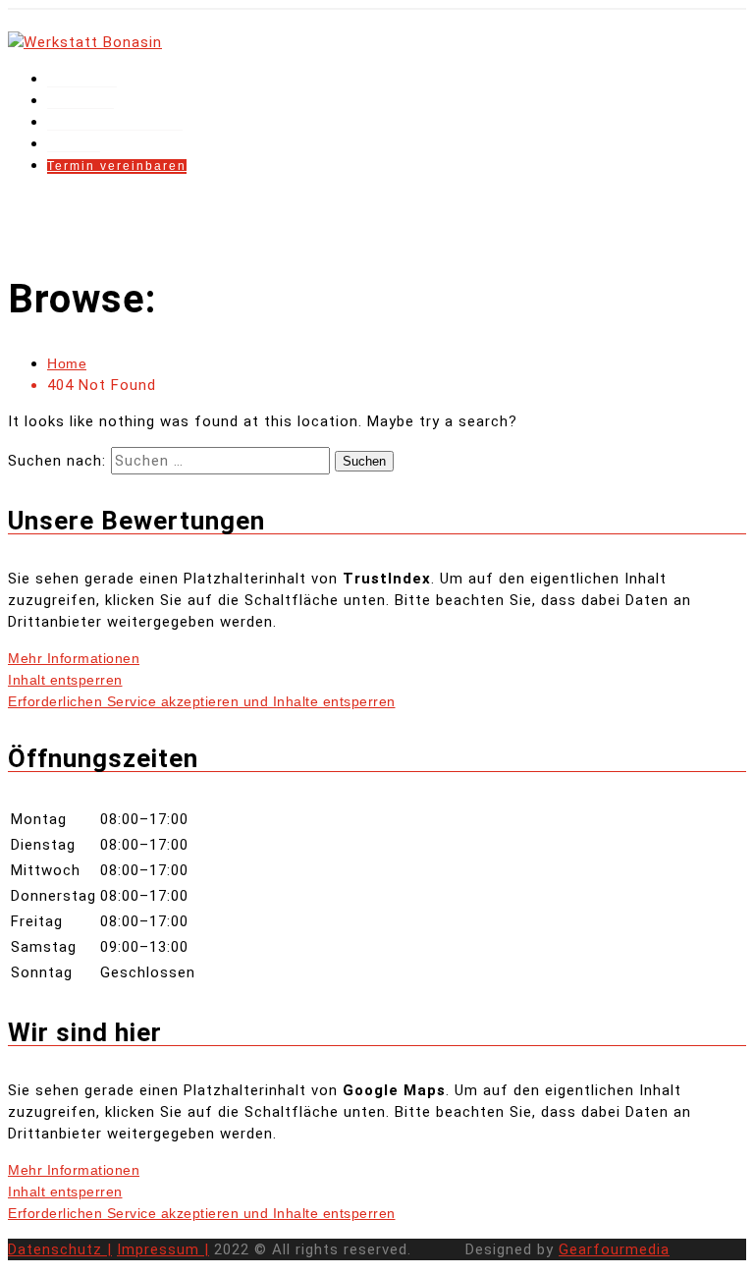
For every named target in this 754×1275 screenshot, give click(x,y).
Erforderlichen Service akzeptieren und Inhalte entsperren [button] (202, 701)
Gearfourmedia (614, 1249)
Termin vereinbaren (117, 166)
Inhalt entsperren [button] (65, 680)
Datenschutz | (60, 1249)
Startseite (82, 79)
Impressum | (163, 1249)
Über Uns (80, 101)
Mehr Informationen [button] (73, 658)
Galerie (73, 144)
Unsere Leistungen (115, 123)
